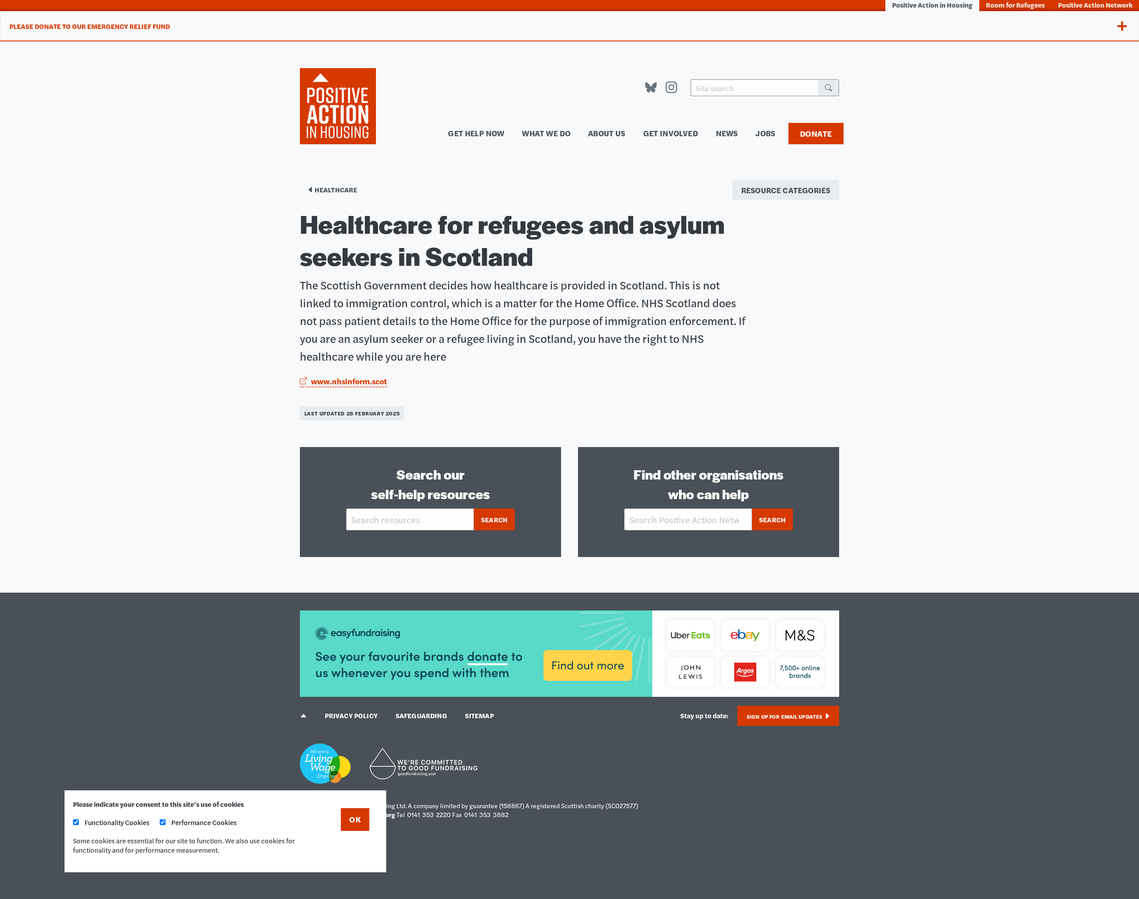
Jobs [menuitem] (765, 132)
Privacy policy (351, 715)
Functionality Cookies (116, 822)
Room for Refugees (1015, 4)
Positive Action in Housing (932, 4)
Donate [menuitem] (816, 133)
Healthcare (335, 189)
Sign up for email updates (785, 716)
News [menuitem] (727, 132)
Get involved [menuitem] (670, 132)
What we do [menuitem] (546, 132)
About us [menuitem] (606, 132)
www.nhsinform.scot (349, 380)
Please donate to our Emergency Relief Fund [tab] (89, 26)
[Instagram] (671, 87)
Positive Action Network (1095, 4)
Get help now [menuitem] (476, 132)
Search (494, 519)
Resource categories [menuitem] (785, 189)
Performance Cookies (203, 822)
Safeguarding (421, 715)
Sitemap (479, 715)
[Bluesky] (651, 87)
